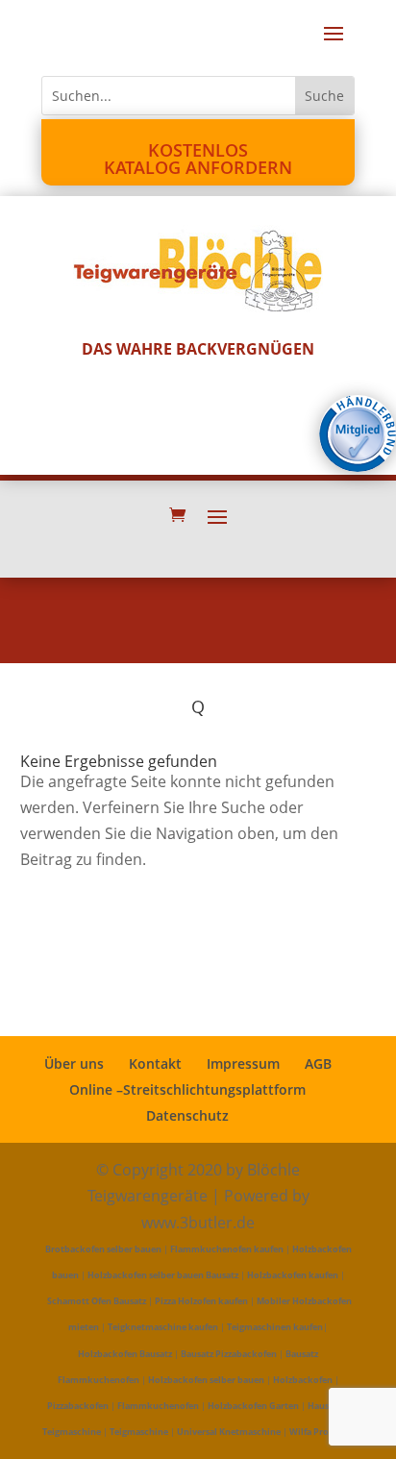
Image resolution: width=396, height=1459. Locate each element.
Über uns (74, 1063)
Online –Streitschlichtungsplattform (187, 1089)
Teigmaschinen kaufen (275, 1327)
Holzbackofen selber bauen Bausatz (162, 1275)
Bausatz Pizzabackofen (229, 1354)
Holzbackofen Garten (253, 1405)
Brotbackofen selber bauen (103, 1249)
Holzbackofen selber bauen (206, 1379)
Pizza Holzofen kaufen (201, 1301)
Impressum (243, 1063)
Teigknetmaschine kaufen (163, 1327)
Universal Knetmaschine (229, 1431)
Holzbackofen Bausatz (125, 1354)
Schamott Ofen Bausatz (96, 1301)
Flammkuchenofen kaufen (227, 1249)
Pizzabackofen (78, 1405)
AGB (318, 1063)
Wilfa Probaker (321, 1431)
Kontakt (155, 1063)
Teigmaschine (139, 1431)
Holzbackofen (303, 1379)
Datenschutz (187, 1115)
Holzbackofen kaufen (292, 1275)
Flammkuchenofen (158, 1405)
